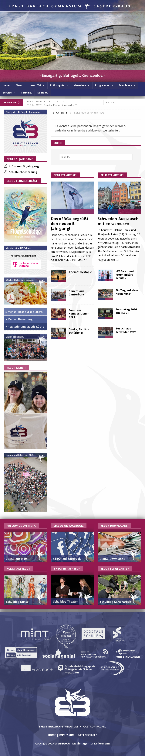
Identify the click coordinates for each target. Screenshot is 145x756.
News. (19, 85)
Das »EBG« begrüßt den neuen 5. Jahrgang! (70, 223)
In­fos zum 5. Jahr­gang (24, 166)
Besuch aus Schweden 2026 (126, 330)
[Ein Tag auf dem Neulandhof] (105, 294)
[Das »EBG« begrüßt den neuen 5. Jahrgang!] (72, 198)
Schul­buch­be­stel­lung (23, 172)
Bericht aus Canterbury (76, 292)
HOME (52, 735)
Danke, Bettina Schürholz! (79, 330)
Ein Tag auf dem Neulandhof (127, 291)
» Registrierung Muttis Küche (24, 326)
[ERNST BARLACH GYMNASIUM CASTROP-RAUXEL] (72, 79)
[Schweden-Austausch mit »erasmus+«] (119, 198)
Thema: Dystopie (80, 272)
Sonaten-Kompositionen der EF (79, 313)
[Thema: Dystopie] (58, 276)
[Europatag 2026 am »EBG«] (105, 313)
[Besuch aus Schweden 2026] (105, 332)
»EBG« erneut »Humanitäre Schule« (125, 274)
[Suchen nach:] (122, 102)
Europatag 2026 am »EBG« (126, 311)
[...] (85, 260)
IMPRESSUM (66, 735)
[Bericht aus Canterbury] (58, 295)
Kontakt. (42, 92)
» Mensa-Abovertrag (18, 319)
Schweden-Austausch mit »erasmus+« (118, 221)
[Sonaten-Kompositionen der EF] (58, 314)
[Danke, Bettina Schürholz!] (58, 333)
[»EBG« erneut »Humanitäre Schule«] (105, 275)
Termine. (26, 92)
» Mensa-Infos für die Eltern (24, 312)
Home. (6, 85)
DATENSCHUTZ (87, 735)
